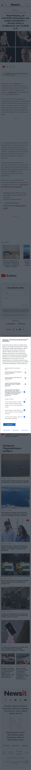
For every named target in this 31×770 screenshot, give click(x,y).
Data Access (15, 430)
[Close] (27, 339)
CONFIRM (9, 424)
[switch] (25, 372)
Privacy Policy (24, 430)
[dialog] (15, 385)
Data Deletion (6, 430)
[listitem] (15, 369)
